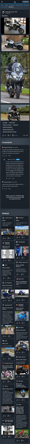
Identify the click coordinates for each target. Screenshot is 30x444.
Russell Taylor (7, 182)
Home (2, 5)
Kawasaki (12, 5)
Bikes (6, 5)
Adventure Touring (7, 125)
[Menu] (26, 12)
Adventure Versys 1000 (8, 129)
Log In (12, 195)
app (23, 195)
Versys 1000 (19, 5)
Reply (9, 155)
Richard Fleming (8, 147)
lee (8, 159)
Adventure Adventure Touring (9, 131)
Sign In (26, 1)
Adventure (15, 125)
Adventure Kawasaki (7, 127)
